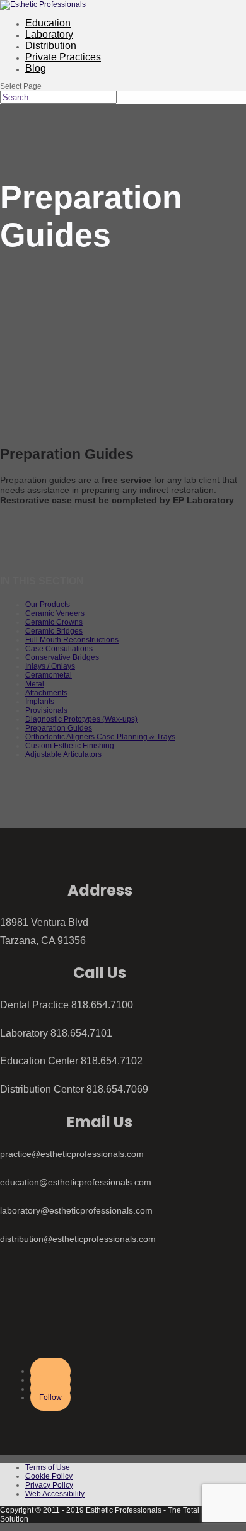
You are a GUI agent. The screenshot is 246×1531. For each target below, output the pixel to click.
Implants (39, 701)
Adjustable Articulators (63, 754)
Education (48, 23)
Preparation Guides (58, 728)
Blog (35, 68)
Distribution (50, 45)
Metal (34, 684)
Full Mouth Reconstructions (72, 639)
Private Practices (63, 57)
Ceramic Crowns (54, 622)
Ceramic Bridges (54, 631)
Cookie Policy (49, 1476)
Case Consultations (59, 648)
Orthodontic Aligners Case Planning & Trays (100, 736)
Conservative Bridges (62, 657)
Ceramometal (48, 675)
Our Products (47, 604)
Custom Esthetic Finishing (69, 745)
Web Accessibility (55, 1493)
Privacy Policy (49, 1485)
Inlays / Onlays (50, 666)
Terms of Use (47, 1467)
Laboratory (49, 34)
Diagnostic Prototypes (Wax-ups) (81, 719)
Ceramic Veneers (55, 613)
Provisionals (46, 710)
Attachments (46, 692)
